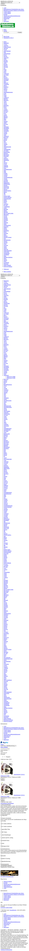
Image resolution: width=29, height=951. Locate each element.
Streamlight (6, 367)
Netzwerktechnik (8, 459)
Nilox (5, 609)
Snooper (6, 298)
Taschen (5, 670)
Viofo (5, 374)
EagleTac (6, 481)
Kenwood (6, 553)
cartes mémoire (7, 288)
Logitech (6, 577)
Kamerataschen (7, 552)
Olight (5, 362)
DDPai (5, 469)
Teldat (5, 674)
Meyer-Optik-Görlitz (8, 589)
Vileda (5, 700)
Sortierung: (3, 745)
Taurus (5, 672)
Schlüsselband (7, 291)
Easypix (5, 351)
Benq (5, 439)
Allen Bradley (7, 411)
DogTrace (6, 350)
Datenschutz (6, 18)
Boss (5, 451)
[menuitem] (16, 8)
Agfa (5, 396)
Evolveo (6, 488)
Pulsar (5, 334)
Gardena (6, 500)
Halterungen (6, 519)
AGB (5, 8)
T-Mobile (6, 668)
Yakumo (6, 712)
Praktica (5, 625)
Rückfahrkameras (8, 384)
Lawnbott (6, 565)
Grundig (6, 516)
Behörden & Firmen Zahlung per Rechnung (14, 10)
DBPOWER (7, 468)
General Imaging (7, 507)
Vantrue (5, 380)
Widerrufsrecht (7, 17)
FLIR (5, 332)
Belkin (5, 437)
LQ (4, 579)
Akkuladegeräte (7, 406)
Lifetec (5, 573)
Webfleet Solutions (8, 708)
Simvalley (6, 652)
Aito (5, 403)
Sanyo (5, 642)
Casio (5, 460)
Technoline (6, 370)
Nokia (5, 612)
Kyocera (6, 564)
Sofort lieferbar (4, 750)
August (5, 343)
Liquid (5, 354)
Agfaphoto (6, 398)
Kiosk (5, 308)
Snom (5, 654)
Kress (5, 311)
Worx (5, 320)
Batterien (6, 435)
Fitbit (5, 496)
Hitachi (5, 525)
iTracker (5, 540)
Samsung (6, 641)
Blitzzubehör (7, 447)
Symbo (5, 665)
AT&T (5, 423)
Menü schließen (7, 271)
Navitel (5, 602)
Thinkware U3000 (11, 376)
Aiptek (5, 399)
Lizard (5, 576)
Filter (5, 495)
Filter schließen (4, 747)
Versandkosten (12, 910)
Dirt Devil (6, 473)
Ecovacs (6, 483)
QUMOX (6, 632)
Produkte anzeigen (5, 748)
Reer (5, 364)
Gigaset (5, 508)
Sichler (5, 646)
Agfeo (5, 300)
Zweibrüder (6, 716)
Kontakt (5, 14)
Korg (5, 352)
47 (3, 752)
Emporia (6, 487)
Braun (5, 452)
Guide (5, 335)
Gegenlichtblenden (8, 505)
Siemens (6, 648)
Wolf (5, 290)
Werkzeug (6, 717)
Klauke (5, 556)
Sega (5, 644)
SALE (5, 386)
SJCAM (5, 653)
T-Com (5, 330)
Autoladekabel (7, 429)
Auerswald (6, 425)
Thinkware (6, 375)
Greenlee (6, 515)
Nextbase (6, 606)
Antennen (6, 283)
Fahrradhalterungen (8, 331)
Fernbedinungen (7, 493)
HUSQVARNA (7, 535)
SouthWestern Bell (8, 658)
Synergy (6, 666)
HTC (5, 532)
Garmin (5, 501)
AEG (5, 395)
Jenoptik (6, 547)
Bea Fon (6, 436)
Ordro (5, 618)
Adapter (5, 392)
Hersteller (3, 754)
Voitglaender (7, 705)
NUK (5, 359)
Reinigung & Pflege (8, 720)
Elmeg (5, 484)
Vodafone (6, 701)
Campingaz (6, 323)
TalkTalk (6, 286)
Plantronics (6, 280)
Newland (6, 306)
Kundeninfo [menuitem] (12, 13)
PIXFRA (6, 338)
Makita (5, 584)
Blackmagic (6, 441)
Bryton (5, 455)
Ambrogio (6, 412)
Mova (5, 315)
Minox (5, 597)
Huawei (5, 533)
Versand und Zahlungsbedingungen (12, 15)
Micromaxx (6, 591)
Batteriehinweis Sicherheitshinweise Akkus (14, 9)
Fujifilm (5, 499)
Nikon (5, 608)
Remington (6, 633)
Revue (5, 292)
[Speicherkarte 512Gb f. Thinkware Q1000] (7, 774)
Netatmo (6, 360)
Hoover (5, 529)
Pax (4, 307)
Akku (5, 404)
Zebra (5, 713)
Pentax (5, 622)
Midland (6, 356)
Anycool (6, 415)
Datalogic (6, 465)
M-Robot (6, 580)
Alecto (5, 342)
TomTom (6, 681)
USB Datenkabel (8, 692)
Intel (5, 536)
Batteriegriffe (7, 433)
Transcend (6, 295)
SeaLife (5, 294)
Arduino (6, 419)
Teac (5, 673)
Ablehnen (3, 949)
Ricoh (5, 636)
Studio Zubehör (7, 718)
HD (4, 521)
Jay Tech (6, 544)
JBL (5, 545)
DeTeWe (6, 472)
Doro (5, 477)
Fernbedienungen (8, 492)
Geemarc (6, 504)
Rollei (5, 640)
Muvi (5, 601)
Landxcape (6, 312)
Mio (5, 598)
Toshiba (5, 685)
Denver (5, 471)
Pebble (5, 621)
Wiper (5, 709)
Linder (5, 575)
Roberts (5, 638)
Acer (5, 387)
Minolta (5, 596)
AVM (5, 432)
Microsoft (6, 592)
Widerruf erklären (8, 881)
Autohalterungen (7, 428)
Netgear (5, 328)
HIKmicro (6, 339)
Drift (5, 479)
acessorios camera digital (6, 907)
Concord (6, 463)
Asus (5, 421)
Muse (5, 358)
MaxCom (6, 587)
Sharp (5, 645)
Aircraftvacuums (7, 400)
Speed (5, 660)
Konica (5, 561)
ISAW (5, 539)
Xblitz (5, 296)
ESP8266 (6, 485)
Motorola (6, 600)
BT (4, 456)
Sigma (5, 650)
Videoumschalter (7, 698)
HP (4, 531)
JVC (5, 548)
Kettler (5, 555)
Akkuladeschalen (8, 407)
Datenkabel (6, 467)
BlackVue (6, 379)
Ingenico (6, 304)
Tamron (5, 669)
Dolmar (5, 476)
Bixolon (5, 302)
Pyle (5, 630)
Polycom (6, 363)
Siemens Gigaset (7, 649)
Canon (5, 457)
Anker (5, 340)
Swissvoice (6, 664)
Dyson (5, 480)
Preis (2, 751)
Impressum (6, 21)
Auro (5, 427)
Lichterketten (7, 572)
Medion (5, 588)
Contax (5, 464)
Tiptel (5, 677)
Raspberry (6, 326)
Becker (5, 382)
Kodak (5, 560)
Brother (5, 453)
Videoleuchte (7, 697)
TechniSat (6, 368)
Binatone (6, 440)
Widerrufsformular (8, 886)
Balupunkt (6, 344)
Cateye (5, 347)
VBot (5, 694)
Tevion (5, 287)
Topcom (5, 684)
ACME (5, 388)
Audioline (6, 424)
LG (4, 571)
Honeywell (6, 528)
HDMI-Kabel (7, 523)
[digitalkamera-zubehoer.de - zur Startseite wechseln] (8, 27)
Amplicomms (7, 414)
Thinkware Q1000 (11, 378)
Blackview (6, 443)
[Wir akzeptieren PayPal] (4, 743)
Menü (5, 29)
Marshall (6, 585)
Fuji (4, 497)
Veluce (5, 696)
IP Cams (6, 567)
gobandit (6, 509)
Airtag (5, 402)
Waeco (5, 324)
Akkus (5, 408)
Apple (5, 416)
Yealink (5, 372)
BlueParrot (6, 448)
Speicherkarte (4, 803)
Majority (6, 355)
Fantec (5, 489)
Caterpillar (6, 461)
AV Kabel (6, 431)
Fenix (5, 491)
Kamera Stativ (7, 549)
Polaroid (6, 624)
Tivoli (5, 678)
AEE (5, 394)
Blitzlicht (6, 445)
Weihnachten (7, 303)
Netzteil (5, 604)
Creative (6, 348)
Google (5, 511)
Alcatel (5, 410)
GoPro (5, 512)
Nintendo (6, 610)
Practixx (5, 316)
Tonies (5, 682)
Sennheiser (6, 366)
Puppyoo (6, 629)
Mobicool (6, 322)
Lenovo (5, 569)
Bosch (5, 346)
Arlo (5, 420)
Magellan (6, 581)
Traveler (5, 688)
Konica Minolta (7, 563)
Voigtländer (6, 704)
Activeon (6, 391)
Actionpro (6, 390)
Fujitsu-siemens (7, 284)
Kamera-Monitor (7, 551)
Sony (5, 656)
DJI (4, 475)
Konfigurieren (9, 949)
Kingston (8, 756)
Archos (5, 417)
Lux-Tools (6, 314)
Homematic (6, 527)
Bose (5, 449)
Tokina (5, 686)
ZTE (5, 714)
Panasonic (6, 620)
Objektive (6, 614)
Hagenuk (6, 517)
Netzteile (6, 605)
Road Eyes (6, 637)
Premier (5, 626)
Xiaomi (5, 710)
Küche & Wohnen (8, 721)
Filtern (2, 744)
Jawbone (6, 543)
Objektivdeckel (7, 613)
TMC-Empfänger (8, 680)
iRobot (5, 537)
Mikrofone (6, 595)
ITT (4, 541)
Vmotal (5, 371)
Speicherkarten (7, 661)
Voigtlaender (7, 702)
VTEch (5, 282)
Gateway (6, 503)
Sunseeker (6, 319)
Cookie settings (7, 11)
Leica (5, 568)
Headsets (6, 299)
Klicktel (5, 557)
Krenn (5, 559)
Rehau (5, 634)
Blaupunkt (6, 444)
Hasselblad (6, 520)
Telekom (6, 676)
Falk (5, 383)
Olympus (6, 617)
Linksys (5, 327)
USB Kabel (6, 693)
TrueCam (6, 689)
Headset (5, 524)
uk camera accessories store (7, 876)
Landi (5, 310)
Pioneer (5, 628)
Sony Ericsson (7, 657)
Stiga (5, 662)
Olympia (6, 616)
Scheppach (6, 318)
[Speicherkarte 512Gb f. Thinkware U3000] (7, 795)
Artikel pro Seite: (5, 759)
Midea (5, 593)
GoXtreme (6, 513)
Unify (5, 690)
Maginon (6, 583)
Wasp (5, 706)
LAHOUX (6, 336)
